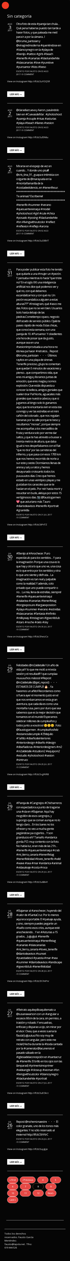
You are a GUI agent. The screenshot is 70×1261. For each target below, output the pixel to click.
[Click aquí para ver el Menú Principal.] (5, 5)
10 (12, 1193)
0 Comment (28, 74)
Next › (51, 1193)
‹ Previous (27, 1179)
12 (38, 1193)
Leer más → (16, 94)
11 (25, 1193)
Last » (13, 1199)
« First (13, 1179)
